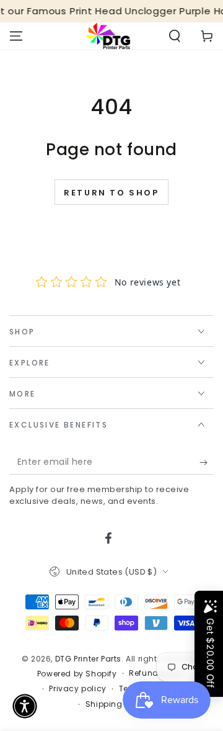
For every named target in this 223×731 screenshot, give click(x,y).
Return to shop (111, 193)
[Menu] (16, 36)
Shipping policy (117, 704)
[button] (175, 36)
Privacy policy (77, 689)
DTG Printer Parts (88, 658)
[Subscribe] (206, 462)
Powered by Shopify (77, 674)
